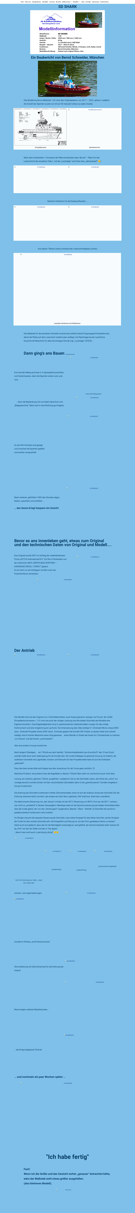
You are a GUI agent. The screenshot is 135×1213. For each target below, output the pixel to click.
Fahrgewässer (36, 2)
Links (82, 2)
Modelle (75, 2)
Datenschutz (104, 2)
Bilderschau (66, 2)
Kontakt (88, 2)
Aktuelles (45, 2)
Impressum (95, 2)
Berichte (58, 2)
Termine (52, 2)
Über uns (28, 2)
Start (22, 2)
